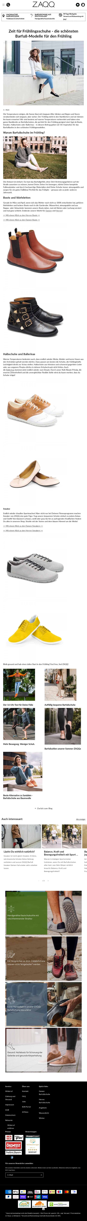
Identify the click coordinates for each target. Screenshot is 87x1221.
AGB (7, 1110)
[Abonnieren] (41, 1174)
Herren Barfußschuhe (44, 1100)
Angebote (43, 1108)
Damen (49, 210)
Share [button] (7, 110)
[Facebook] (43, 1209)
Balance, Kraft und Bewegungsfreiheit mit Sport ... (61, 853)
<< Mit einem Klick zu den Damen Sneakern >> (23, 526)
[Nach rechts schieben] (48, 880)
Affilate (25, 1112)
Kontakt (25, 1091)
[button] (8, 4)
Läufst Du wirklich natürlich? (19, 851)
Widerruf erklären (11, 1126)
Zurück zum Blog (44, 808)
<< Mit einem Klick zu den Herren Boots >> (21, 215)
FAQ (24, 1096)
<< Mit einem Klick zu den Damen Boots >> (21, 220)
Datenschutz (10, 1115)
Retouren (9, 1120)
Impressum (9, 1105)
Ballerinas (10, 370)
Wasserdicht (44, 1113)
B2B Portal (26, 1107)
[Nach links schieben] (38, 880)
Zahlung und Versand (10, 1097)
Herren (59, 210)
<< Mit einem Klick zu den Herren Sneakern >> (23, 530)
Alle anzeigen (80, 819)
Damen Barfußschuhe (44, 1092)
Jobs (24, 1101)
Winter (42, 1118)
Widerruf (9, 1091)
